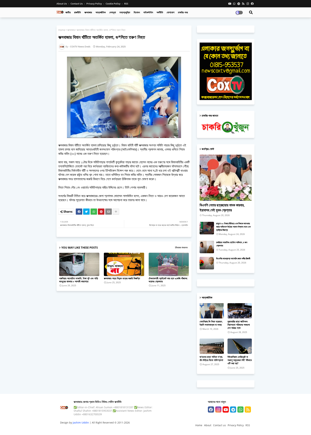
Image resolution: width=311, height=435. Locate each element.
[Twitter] (86, 212)
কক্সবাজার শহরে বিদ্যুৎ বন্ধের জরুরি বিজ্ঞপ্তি (122, 278)
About (207, 425)
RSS (126, 3)
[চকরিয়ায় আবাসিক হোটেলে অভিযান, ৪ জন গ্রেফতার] (207, 247)
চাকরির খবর (183, 12)
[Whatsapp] (94, 212)
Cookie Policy (113, 3)
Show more (181, 247)
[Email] (108, 212)
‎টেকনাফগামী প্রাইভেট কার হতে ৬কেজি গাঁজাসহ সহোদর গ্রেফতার (168, 280)
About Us (62, 3)
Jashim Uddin (81, 422)
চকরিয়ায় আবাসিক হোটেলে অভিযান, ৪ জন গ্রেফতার (231, 244)
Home (61, 30)
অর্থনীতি (160, 12)
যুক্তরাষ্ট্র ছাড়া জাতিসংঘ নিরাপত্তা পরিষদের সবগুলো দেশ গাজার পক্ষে (238, 325)
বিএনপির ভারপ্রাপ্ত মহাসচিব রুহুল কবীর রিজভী (233, 258)
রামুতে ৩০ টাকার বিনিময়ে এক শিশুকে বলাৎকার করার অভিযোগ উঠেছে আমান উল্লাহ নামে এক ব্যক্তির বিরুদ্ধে (233, 227)
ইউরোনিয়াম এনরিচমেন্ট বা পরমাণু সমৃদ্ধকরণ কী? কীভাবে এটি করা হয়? (239, 360)
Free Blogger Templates (132, 428)
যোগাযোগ (170, 12)
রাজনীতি (77, 12)
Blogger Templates (86, 428)
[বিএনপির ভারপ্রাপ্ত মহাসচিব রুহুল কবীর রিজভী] (207, 263)
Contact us (77, 3)
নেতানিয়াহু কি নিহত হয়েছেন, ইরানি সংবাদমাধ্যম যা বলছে (211, 323)
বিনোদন (137, 12)
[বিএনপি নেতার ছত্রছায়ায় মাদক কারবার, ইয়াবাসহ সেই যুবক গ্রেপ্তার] (226, 178)
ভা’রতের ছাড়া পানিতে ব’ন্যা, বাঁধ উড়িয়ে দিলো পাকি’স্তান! (211, 358)
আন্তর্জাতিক (101, 12)
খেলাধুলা (112, 12)
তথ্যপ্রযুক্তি (125, 12)
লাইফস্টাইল (148, 12)
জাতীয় (68, 12)
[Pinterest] (101, 212)
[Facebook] (79, 212)
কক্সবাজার (88, 12)
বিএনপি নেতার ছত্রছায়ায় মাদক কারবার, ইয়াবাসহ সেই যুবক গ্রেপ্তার (222, 207)
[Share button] (116, 212)
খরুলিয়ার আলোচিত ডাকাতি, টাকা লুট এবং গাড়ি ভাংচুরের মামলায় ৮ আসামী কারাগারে (78, 280)
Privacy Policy (94, 3)
